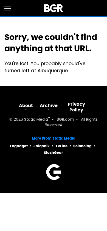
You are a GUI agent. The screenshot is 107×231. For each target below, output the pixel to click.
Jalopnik (41, 146)
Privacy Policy (76, 107)
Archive (49, 105)
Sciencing (82, 146)
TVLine (61, 146)
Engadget (19, 146)
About (26, 105)
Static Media (36, 120)
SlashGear (53, 152)
